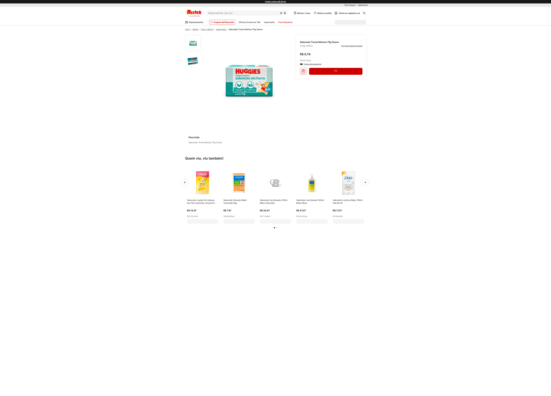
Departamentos (196, 22)
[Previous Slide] (185, 182)
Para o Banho (207, 29)
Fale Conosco (350, 5)
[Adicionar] (202, 221)
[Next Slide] (365, 182)
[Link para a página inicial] (187, 29)
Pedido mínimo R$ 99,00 (275, 2)
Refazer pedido (324, 13)
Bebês (195, 29)
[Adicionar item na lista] (303, 71)
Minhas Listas (303, 13)
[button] (274, 227)
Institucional (363, 5)
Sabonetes (221, 29)
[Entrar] (347, 13)
